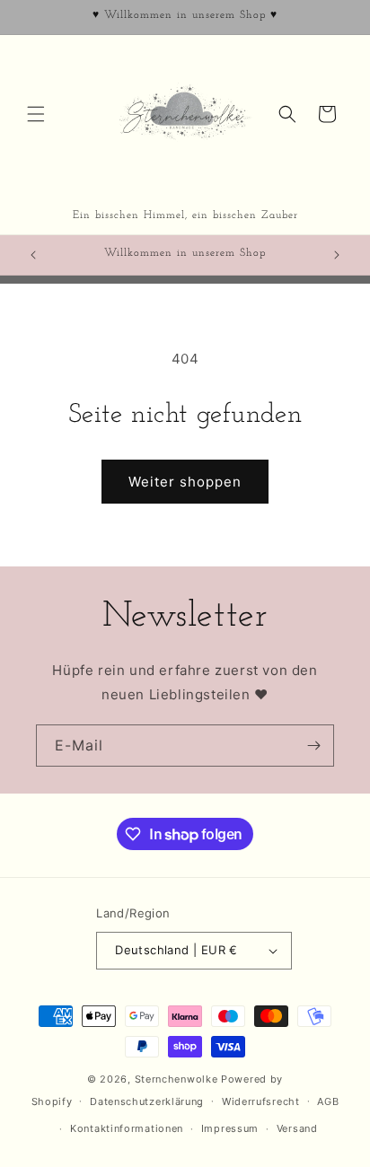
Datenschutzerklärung (147, 1101)
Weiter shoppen (185, 481)
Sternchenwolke (176, 1079)
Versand (297, 1128)
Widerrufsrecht (261, 1101)
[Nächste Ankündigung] (337, 255)
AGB (328, 1101)
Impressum (230, 1128)
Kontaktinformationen (126, 1128)
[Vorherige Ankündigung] (33, 255)
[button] (36, 114)
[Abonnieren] (313, 745)
